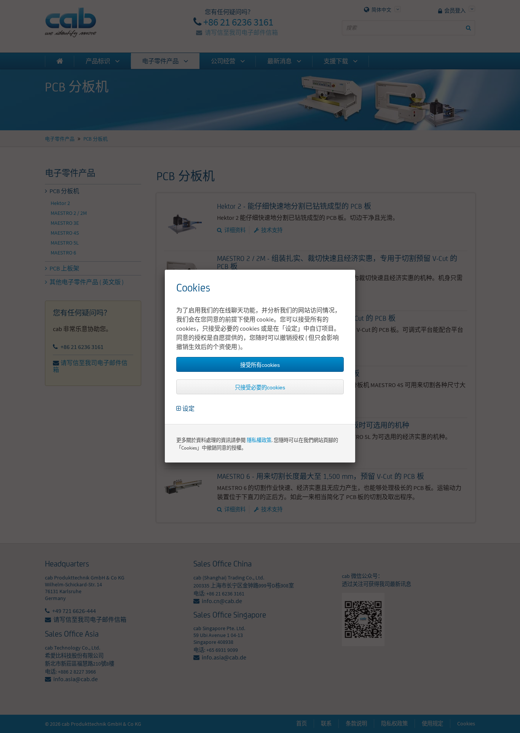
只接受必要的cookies (260, 387)
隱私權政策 (259, 440)
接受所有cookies (260, 365)
